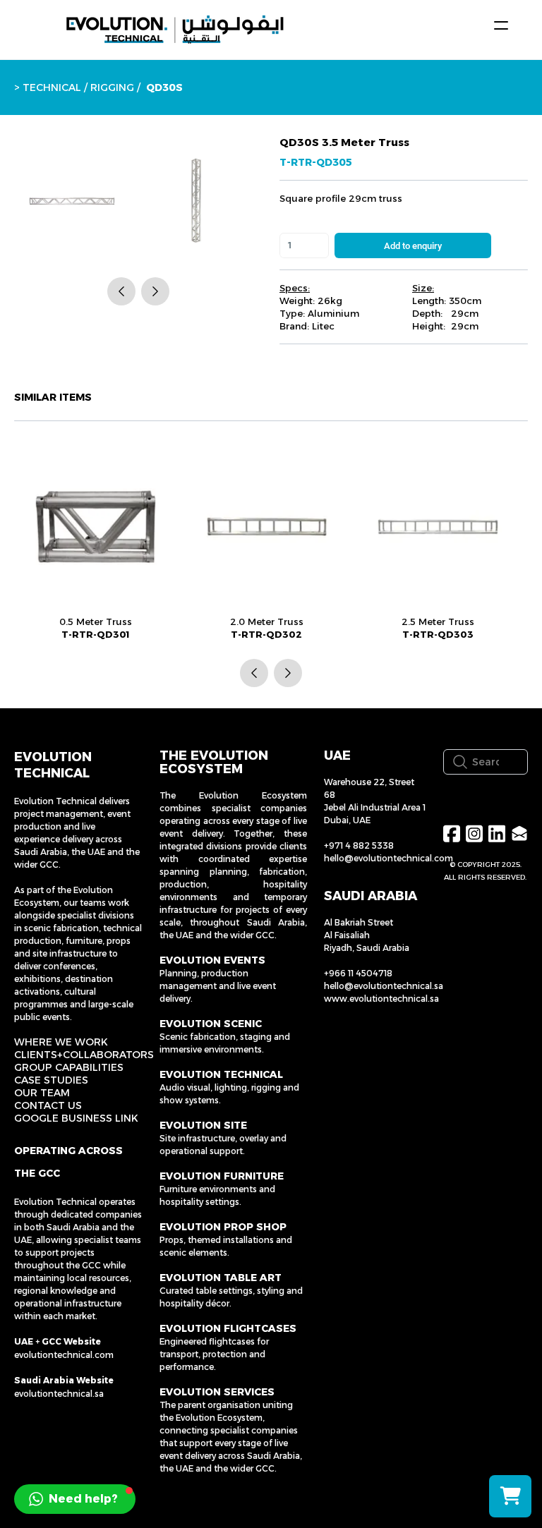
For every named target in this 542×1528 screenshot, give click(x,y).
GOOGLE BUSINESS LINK (76, 1118)
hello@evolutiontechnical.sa (383, 986)
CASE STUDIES (51, 1080)
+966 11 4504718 (358, 973)
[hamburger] (501, 25)
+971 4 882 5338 (359, 845)
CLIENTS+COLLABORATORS (84, 1054)
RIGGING (112, 87)
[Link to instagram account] (474, 833)
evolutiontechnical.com (64, 1355)
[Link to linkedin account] (496, 833)
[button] (75, 1499)
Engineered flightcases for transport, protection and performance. (214, 1354)
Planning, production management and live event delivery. (217, 986)
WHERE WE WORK (61, 1042)
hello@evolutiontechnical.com (388, 858)
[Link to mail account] (519, 833)
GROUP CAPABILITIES (69, 1067)
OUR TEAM (42, 1092)
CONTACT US (48, 1105)
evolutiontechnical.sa (59, 1393)
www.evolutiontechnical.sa (381, 998)
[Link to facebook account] (451, 833)
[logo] (175, 29)
